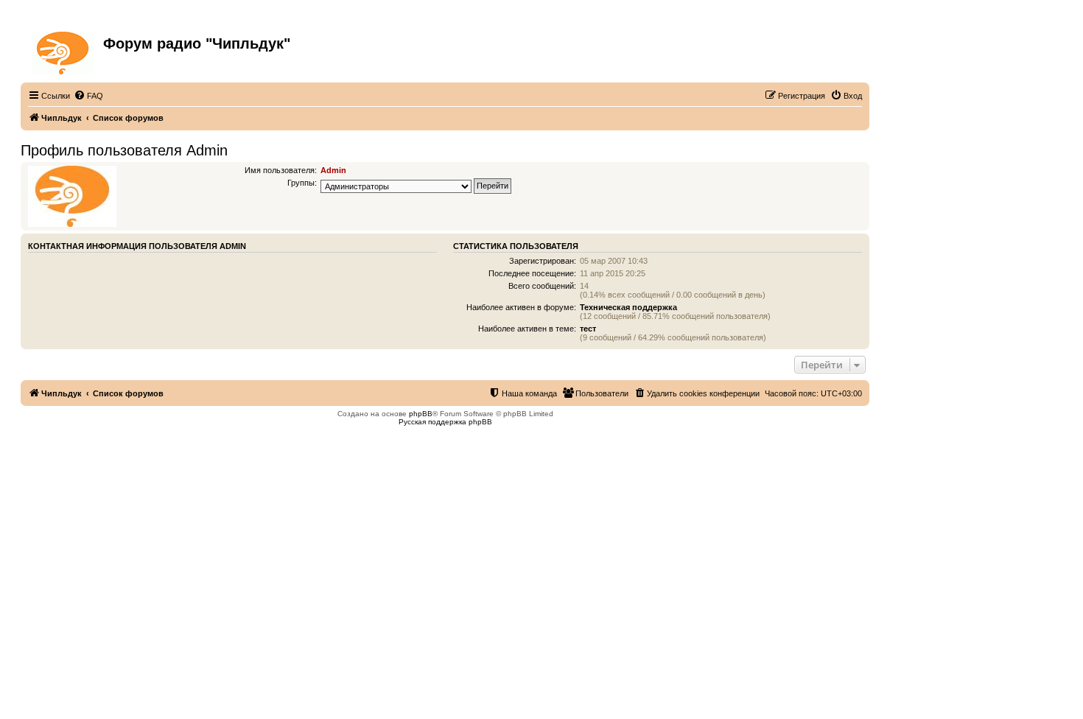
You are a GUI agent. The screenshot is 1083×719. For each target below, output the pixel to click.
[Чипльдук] (63, 50)
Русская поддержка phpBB (445, 422)
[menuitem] (88, 96)
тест (588, 328)
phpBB (420, 414)
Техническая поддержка (628, 307)
